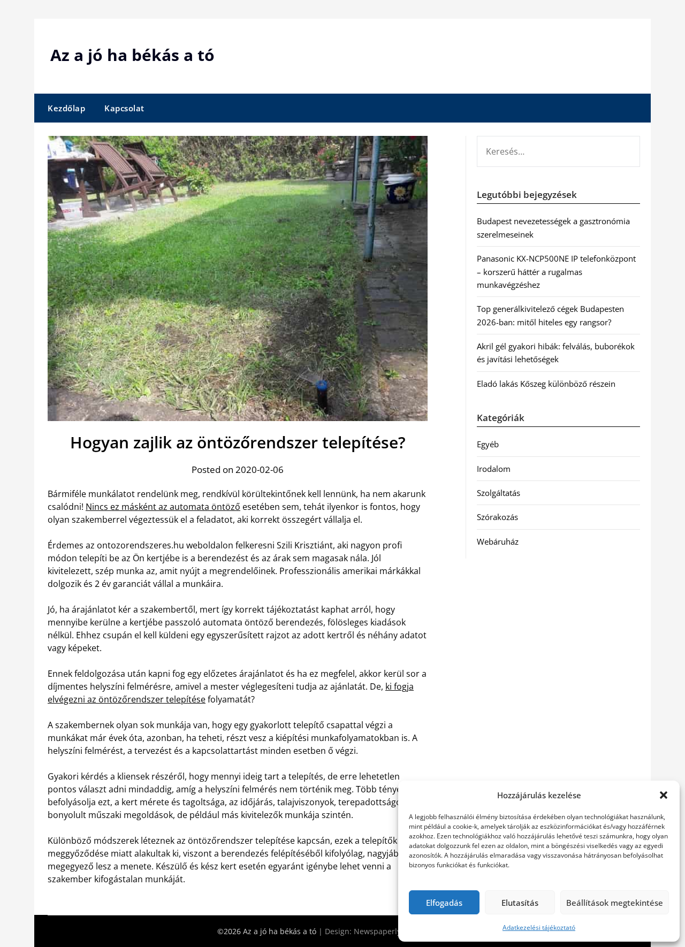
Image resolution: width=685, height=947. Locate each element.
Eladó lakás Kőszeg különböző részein (546, 383)
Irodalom (494, 468)
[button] (663, 795)
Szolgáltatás (498, 492)
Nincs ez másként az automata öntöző (163, 507)
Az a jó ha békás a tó (132, 55)
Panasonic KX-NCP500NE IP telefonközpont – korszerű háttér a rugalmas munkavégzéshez (556, 271)
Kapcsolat (124, 108)
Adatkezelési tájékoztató (539, 927)
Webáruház (498, 541)
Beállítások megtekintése (614, 902)
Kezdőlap (66, 108)
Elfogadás (444, 902)
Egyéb (488, 444)
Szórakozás (497, 516)
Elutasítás (519, 902)
